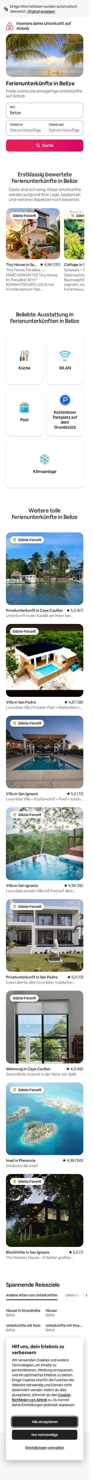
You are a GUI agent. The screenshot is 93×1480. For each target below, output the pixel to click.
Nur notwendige (44, 1434)
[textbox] (25, 130)
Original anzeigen (41, 11)
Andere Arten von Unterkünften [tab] (32, 1295)
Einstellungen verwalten (44, 1447)
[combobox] (44, 113)
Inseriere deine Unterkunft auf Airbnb (43, 26)
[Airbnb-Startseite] (9, 26)
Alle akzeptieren (45, 1422)
